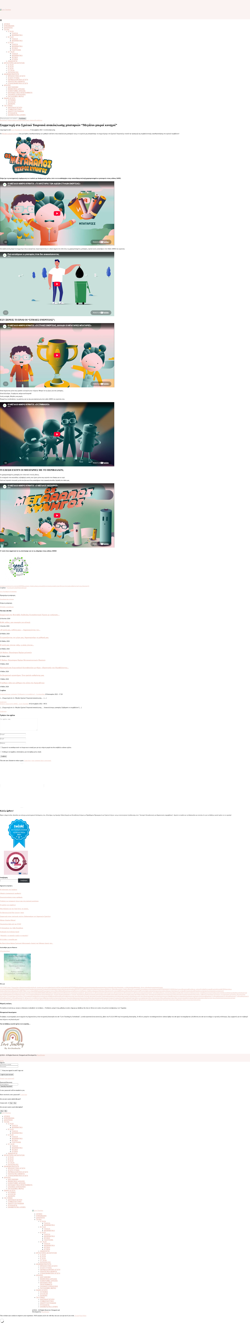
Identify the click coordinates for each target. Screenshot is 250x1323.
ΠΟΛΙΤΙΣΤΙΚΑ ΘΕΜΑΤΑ (16, 81)
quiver (151, 987)
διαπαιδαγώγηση (11, 994)
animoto (23, 987)
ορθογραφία (125, 998)
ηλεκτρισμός (41, 996)
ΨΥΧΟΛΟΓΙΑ (12, 113)
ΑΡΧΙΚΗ (7, 24)
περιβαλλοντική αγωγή (76, 586)
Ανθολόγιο (96, 989)
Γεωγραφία (135, 989)
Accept (77, 1315)
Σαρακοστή (96, 991)
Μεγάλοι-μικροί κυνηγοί (10, 133)
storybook (26, 989)
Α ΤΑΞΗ (11, 31)
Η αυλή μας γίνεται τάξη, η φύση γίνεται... (17, 645)
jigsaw (106, 987)
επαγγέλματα (182, 994)
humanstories (100, 987)
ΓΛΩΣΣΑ (15, 33)
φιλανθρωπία (154, 1000)
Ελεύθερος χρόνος (194, 989)
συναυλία (73, 1000)
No (15, 1103)
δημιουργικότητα (209, 993)
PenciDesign (41, 1055)
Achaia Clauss (10, 987)
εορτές (170, 994)
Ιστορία (219, 989)
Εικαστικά (185, 989)
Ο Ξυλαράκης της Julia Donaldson (11, 928)
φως (181, 1000)
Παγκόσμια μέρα (68, 991)
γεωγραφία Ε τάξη (81, 993)
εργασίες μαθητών (200, 994)
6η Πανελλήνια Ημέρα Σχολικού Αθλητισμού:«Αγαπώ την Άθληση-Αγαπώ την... (26, 943)
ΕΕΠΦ (162, 989)
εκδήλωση (102, 994)
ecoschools (62, 987)
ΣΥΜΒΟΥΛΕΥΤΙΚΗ (14, 109)
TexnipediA (46, 989)
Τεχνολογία (115, 991)
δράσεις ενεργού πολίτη (73, 994)
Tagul (30, 989)
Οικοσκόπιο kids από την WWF (10, 924)
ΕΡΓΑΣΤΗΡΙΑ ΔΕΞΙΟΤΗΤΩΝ (14, 63)
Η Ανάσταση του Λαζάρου (8, 889)
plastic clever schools (142, 987)
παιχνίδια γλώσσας (151, 998)
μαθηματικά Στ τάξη (21, 998)
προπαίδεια (10, 1000)
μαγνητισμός (200, 996)
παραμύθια (192, 998)
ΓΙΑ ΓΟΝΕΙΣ (8, 106)
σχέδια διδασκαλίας (82, 1000)
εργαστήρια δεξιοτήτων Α (214, 994)
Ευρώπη (214, 989)
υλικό (130, 1000)
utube (55, 989)
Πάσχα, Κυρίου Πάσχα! (8, 920)
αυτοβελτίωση (30, 993)
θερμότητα (63, 996)
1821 (1, 987)
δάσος (158, 993)
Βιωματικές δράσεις (28, 586)
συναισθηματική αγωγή (63, 1000)
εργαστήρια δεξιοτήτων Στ (16, 996)
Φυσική (128, 991)
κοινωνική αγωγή (139, 996)
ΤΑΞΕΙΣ (6, 29)
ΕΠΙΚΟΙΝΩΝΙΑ (9, 26)
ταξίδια (120, 1000)
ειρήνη (97, 994)
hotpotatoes (92, 987)
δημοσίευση (218, 993)
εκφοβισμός (159, 994)
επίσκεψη (175, 994)
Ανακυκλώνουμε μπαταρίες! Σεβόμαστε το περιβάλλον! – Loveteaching (22, 694)
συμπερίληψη (51, 1000)
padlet (134, 987)
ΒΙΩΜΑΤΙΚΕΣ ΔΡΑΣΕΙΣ (16, 89)
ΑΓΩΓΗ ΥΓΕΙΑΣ (13, 78)
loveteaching (116, 987)
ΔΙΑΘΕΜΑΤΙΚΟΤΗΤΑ (11, 74)
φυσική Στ (167, 1000)
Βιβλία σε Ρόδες (110, 989)
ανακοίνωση (207, 991)
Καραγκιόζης (16, 991)
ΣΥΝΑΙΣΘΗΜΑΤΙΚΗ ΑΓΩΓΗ (18, 83)
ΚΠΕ (223, 989)
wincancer (66, 989)
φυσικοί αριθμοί (175, 1000)
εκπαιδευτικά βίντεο (57, 586)
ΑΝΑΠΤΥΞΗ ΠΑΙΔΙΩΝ (16, 111)
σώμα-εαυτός (101, 1000)
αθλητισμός (187, 991)
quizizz (158, 987)
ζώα (33, 996)
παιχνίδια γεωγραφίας (138, 998)
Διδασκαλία (156, 989)
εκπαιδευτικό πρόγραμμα (148, 994)
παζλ (130, 998)
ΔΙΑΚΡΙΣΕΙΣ (8, 28)
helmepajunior (84, 987)
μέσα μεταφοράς (180, 996)
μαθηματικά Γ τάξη (234, 996)
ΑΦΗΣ (20, 586)
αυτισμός (23, 993)
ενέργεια (66, 586)
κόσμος (160, 996)
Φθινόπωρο (122, 991)
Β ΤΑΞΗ (11, 37)
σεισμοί (23, 1000)
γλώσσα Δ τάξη (111, 993)
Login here (23, 1094)
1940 (4, 987)
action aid (18, 987)
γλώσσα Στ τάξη (131, 993)
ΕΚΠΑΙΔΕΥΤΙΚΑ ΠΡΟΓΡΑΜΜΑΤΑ (20, 93)
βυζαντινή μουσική (70, 993)
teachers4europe (37, 989)
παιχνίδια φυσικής (177, 998)
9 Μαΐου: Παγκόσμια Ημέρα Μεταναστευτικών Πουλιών (22, 660)
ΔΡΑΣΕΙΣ (7, 85)
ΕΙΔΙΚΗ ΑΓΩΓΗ (9, 98)
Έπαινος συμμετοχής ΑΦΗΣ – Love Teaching (14, 704)
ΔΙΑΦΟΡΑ (11, 104)
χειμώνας (190, 1000)
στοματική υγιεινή (32, 1000)
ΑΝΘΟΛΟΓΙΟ (12, 61)
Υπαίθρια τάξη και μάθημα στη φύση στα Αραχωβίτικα (22, 683)
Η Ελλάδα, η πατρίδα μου (8, 939)
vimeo (59, 989)
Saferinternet (9, 989)
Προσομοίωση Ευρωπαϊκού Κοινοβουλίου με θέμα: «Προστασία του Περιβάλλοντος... (34, 668)
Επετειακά (208, 989)
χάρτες (185, 1000)
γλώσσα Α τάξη (92, 993)
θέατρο (57, 996)
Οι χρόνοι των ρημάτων (8, 905)
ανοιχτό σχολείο (13, 586)
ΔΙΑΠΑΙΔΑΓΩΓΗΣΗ (15, 107)
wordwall (73, 989)
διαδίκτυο (236, 993)
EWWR (72, 987)
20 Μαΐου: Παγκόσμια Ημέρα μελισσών (16, 652)
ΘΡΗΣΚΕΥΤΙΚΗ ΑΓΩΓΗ (16, 76)
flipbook (77, 987)
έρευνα (161, 991)
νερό (94, 998)
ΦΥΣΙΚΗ (15, 48)
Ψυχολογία (143, 991)
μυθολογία (90, 998)
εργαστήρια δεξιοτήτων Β (230, 994)
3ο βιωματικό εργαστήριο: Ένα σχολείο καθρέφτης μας (22, 675)
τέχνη (112, 1000)
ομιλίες (119, 998)
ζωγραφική (28, 996)
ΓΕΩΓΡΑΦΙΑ (16, 50)
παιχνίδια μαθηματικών (164, 998)
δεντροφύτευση (187, 993)
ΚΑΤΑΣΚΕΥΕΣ (13, 72)
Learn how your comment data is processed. (37, 760)
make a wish (124, 987)
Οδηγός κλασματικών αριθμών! (10, 893)
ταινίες (116, 1000)
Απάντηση (3, 702)
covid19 (56, 987)
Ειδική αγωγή (178, 989)
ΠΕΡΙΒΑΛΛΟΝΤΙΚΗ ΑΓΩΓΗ (18, 80)
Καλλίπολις (8, 991)
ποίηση (219, 998)
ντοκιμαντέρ (106, 998)
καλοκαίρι (106, 996)
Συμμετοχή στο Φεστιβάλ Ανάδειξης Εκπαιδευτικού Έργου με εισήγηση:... (30, 615)
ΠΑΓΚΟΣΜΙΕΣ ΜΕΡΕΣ (16, 96)
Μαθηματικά (38, 991)
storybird (20, 989)
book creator (37, 987)
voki (62, 989)
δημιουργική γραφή (198, 993)
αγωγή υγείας (179, 991)
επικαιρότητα (191, 994)
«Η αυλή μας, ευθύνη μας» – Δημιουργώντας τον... (20, 630)
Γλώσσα (142, 989)
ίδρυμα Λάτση (170, 991)
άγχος (148, 991)
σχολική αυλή (92, 1000)
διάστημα (230, 993)
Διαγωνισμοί (39, 586)
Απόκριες (102, 989)
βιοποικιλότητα (59, 993)
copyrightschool (49, 987)
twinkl (52, 989)
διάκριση (224, 993)
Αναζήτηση (22, 118)
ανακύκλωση (4, 586)
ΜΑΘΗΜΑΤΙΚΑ (17, 35)
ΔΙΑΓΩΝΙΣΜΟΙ (13, 87)
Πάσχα (57, 991)
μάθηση (172, 996)
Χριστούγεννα (135, 991)
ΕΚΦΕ (166, 989)
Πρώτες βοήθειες (87, 991)
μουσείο (78, 998)
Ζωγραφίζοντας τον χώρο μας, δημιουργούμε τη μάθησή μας (24, 637)
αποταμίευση (16, 993)
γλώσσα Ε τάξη (121, 993)
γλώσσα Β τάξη (102, 993)
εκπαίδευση (109, 994)
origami (130, 987)
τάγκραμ (108, 1000)
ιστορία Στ (99, 996)
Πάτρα (61, 991)
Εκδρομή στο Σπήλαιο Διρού (9, 932)
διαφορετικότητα (41, 994)
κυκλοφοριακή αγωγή (151, 996)
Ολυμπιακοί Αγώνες (48, 991)
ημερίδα (47, 996)
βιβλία (41, 993)
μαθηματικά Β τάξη (222, 996)
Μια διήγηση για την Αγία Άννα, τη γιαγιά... (14, 909)
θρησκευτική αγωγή (73, 996)
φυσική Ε (86, 586)
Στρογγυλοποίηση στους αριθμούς (11, 897)
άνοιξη (152, 991)
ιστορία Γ (82, 996)
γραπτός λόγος (151, 993)
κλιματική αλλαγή (128, 996)
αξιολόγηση (8, 993)
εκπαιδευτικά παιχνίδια (133, 994)
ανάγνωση (200, 991)
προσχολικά (17, 1000)
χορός (194, 1000)
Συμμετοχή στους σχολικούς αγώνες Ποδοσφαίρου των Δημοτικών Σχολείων (25, 916)
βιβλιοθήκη (46, 993)
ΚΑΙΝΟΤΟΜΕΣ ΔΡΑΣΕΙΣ (16, 91)
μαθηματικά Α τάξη (210, 996)
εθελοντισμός (47, 586)
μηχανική (59, 998)
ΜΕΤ (21, 991)
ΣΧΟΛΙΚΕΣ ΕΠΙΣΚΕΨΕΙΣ (17, 94)
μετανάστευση (51, 998)
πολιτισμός (224, 998)
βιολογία (52, 993)
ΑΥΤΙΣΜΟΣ (12, 100)
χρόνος (198, 1000)
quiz (154, 987)
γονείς (138, 993)
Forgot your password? (7, 1078)
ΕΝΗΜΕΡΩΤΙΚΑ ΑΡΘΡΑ (17, 115)
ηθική (36, 996)
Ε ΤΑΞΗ (10, 42)
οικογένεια (113, 998)
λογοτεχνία (166, 996)
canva (42, 987)
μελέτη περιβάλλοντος (34, 998)
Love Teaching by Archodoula (20, 130)
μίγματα (187, 996)
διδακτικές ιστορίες (53, 994)
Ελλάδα (202, 989)
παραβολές (186, 998)
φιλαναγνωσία (145, 1000)
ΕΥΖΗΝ (171, 989)
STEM (15, 989)
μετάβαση (44, 998)
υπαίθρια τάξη (136, 1000)
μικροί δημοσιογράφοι (69, 998)
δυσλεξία (84, 994)
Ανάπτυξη (90, 989)
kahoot (110, 987)
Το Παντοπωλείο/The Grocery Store (12, 912)
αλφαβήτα (194, 991)
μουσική (84, 998)
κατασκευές (113, 996)
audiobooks (29, 987)
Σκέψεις (102, 991)
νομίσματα (99, 998)
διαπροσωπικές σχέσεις (23, 994)
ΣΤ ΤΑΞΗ (11, 52)
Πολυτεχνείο (78, 991)
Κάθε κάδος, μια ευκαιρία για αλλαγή (15, 622)
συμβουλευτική (42, 1000)
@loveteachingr (5, 951)
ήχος (164, 991)
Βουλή (130, 989)
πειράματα (199, 998)
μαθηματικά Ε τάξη (9, 998)
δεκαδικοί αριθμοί (176, 993)
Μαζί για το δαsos (28, 991)
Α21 (80, 989)
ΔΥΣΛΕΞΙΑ (12, 102)
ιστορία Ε (93, 996)
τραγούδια (126, 1000)
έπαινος (156, 991)
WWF (77, 989)
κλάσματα (120, 996)
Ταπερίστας (108, 991)
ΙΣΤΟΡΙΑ (15, 59)
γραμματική (143, 993)
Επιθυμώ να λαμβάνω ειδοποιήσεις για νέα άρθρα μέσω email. (21, 752)
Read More (82, 1315)
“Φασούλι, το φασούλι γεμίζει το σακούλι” (14, 935)
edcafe (68, 987)
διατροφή (33, 994)
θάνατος (52, 996)
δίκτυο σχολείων (165, 993)
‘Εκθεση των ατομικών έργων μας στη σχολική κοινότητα (19, 901)
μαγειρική (193, 996)
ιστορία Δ (88, 996)
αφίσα (37, 993)
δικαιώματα (62, 994)
